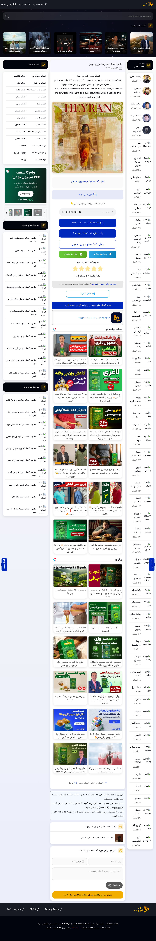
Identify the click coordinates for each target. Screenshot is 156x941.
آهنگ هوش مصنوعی (36, 131)
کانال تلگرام (86, 293)
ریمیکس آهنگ (39, 152)
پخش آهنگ (6, 4)
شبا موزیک (111, 284)
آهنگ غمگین (40, 110)
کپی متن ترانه (85, 194)
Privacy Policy (52, 909)
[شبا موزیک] (148, 4)
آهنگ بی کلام (97, 783)
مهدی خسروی (97, 284)
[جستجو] (7, 16)
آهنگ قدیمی (20, 110)
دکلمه (23, 145)
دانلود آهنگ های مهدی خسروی (88, 244)
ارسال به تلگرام (100, 254)
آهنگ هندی (20, 124)
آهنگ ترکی (21, 83)
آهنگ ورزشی (20, 131)
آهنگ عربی (21, 103)
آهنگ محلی (40, 124)
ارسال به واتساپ (71, 254)
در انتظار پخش (39, 145)
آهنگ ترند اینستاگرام (36, 89)
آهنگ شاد (22, 4)
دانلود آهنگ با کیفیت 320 (85, 222)
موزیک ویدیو (20, 152)
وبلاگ (23, 159)
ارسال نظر (116, 885)
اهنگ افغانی (20, 138)
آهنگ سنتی (21, 96)
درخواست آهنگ (13, 909)
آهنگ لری (21, 117)
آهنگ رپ (42, 96)
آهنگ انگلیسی (19, 76)
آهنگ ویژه (41, 138)
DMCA (33, 909)
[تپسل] (7, 171)
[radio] (100, 269)
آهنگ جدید (38, 4)
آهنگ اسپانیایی (39, 76)
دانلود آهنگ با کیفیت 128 (85, 233)
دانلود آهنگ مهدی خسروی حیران (105, 64)
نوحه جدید (41, 159)
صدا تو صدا (77, 927)
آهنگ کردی (41, 117)
